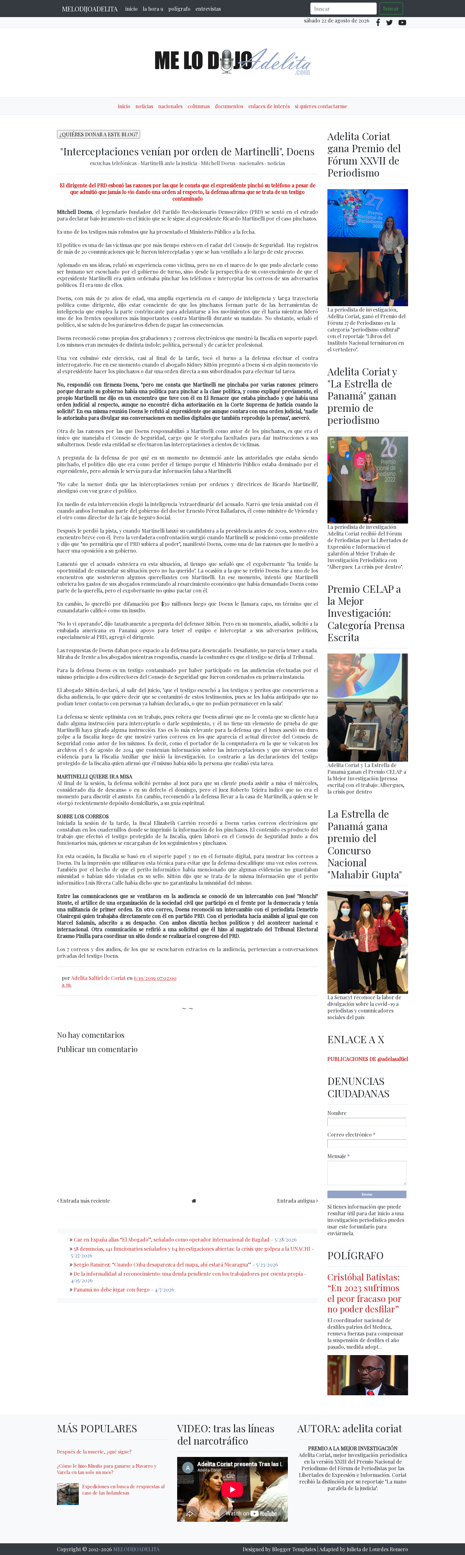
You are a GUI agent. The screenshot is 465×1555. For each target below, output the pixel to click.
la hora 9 (153, 8)
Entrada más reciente (85, 1200)
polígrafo (179, 8)
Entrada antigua (296, 1200)
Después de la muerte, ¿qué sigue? (94, 1451)
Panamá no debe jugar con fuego (112, 1289)
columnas (199, 106)
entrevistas (208, 8)
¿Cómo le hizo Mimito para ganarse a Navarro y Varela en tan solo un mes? (106, 1469)
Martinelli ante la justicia (169, 163)
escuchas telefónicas (114, 163)
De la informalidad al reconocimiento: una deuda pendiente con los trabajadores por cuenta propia (188, 1273)
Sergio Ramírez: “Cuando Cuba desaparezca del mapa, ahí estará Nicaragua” (162, 1264)
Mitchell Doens (219, 163)
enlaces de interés (269, 106)
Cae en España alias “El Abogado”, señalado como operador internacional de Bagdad (172, 1239)
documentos (229, 106)
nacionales (170, 106)
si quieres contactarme (321, 106)
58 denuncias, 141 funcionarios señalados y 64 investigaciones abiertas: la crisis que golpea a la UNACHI (192, 1248)
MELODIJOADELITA (90, 8)
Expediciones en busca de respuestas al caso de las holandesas (123, 1489)
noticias (144, 106)
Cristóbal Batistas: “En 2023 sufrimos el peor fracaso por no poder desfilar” (364, 1293)
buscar (391, 8)
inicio (131, 8)
